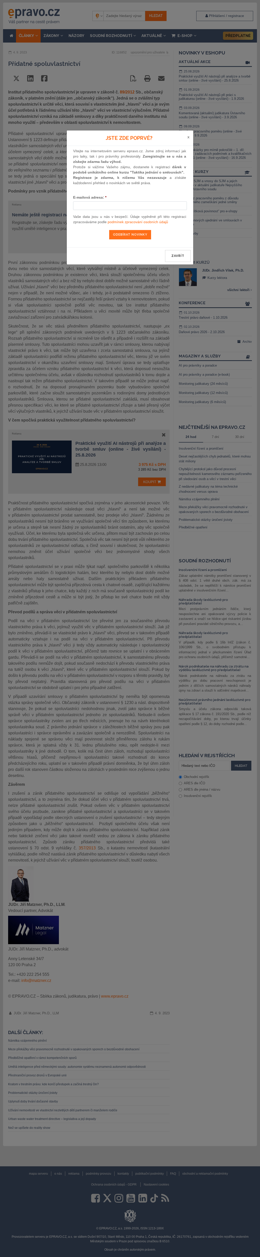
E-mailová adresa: (89, 197)
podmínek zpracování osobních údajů (138, 222)
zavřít (177, 256)
